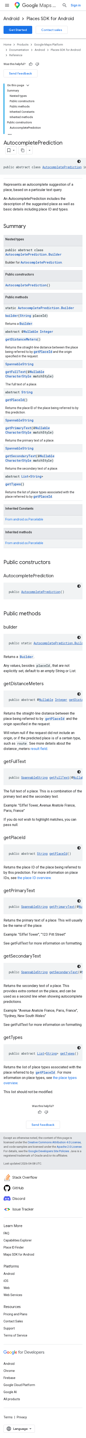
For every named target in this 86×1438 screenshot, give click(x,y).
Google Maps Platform (48, 44)
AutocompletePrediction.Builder (33, 254)
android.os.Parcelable (28, 519)
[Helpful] (30, 64)
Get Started (18, 30)
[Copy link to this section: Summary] (30, 226)
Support (9, 1328)
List (24, 476)
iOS (6, 1281)
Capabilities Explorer (18, 1240)
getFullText (15, 372)
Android (11, 18)
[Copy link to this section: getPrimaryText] (39, 891)
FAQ (6, 1233)
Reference (15, 55)
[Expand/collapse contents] (27, 85)
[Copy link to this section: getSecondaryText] (45, 956)
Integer (46, 331)
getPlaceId (43, 352)
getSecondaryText (20, 456)
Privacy (22, 1417)
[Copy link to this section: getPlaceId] (29, 838)
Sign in (76, 5)
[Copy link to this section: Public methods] (45, 614)
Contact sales (51, 30)
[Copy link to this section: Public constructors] (54, 562)
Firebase (9, 1378)
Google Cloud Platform (19, 1385)
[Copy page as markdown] (23, 150)
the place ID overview (34, 878)
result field (39, 749)
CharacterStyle (18, 376)
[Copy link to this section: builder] (21, 627)
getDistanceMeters (21, 339)
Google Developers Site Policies (48, 1151)
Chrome (9, 1371)
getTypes (13, 484)
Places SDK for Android (50, 18)
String (25, 316)
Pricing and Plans (15, 1314)
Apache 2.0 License (69, 1146)
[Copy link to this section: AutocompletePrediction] (58, 576)
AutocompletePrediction (62, 167)
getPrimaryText (18, 428)
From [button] (24, 519)
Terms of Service (15, 1335)
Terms (8, 1417)
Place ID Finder (14, 1247)
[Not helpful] (37, 64)
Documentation (19, 50)
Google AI (10, 1392)
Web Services (13, 1295)
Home (7, 44)
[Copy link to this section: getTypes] (26, 1037)
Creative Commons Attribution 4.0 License (54, 1142)
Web (7, 1288)
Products (22, 44)
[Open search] (64, 5)
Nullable (31, 331)
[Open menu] (7, 5)
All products (12, 1399)
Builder (25, 323)
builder (11, 316)
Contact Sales (13, 1321)
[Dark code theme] (78, 161)
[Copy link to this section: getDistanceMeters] (48, 684)
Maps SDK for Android (19, 1254)
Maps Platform (48, 5)
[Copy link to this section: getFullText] (30, 762)
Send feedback (20, 73)
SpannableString (19, 364)
